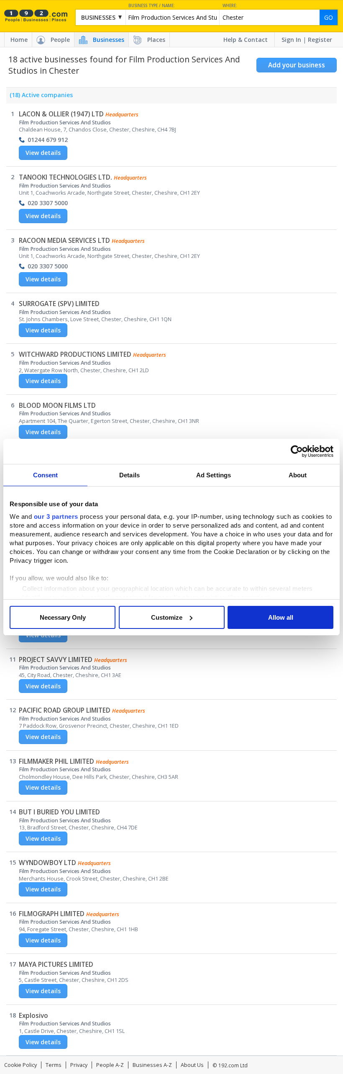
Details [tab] (129, 475)
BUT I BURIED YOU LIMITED (59, 812)
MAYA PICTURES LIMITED (56, 964)
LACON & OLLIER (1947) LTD (61, 114)
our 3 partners (56, 516)
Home (19, 40)
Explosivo (33, 1015)
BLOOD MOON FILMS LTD (57, 405)
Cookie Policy (20, 1065)
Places (156, 40)
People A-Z (110, 1065)
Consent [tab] (45, 475)
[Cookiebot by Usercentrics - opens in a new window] (296, 451)
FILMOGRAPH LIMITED (51, 913)
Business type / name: (151, 5)
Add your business (296, 65)
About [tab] (298, 475)
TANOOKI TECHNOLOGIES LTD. (65, 177)
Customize (166, 617)
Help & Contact (245, 40)
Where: (230, 5)
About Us (192, 1065)
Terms (53, 1065)
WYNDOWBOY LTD (47, 862)
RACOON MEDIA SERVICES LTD (64, 240)
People (60, 40)
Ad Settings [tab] (213, 475)
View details (43, 153)
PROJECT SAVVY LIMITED (55, 659)
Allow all (280, 617)
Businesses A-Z (152, 1065)
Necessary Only (63, 617)
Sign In (291, 40)
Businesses (108, 40)
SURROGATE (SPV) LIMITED (59, 303)
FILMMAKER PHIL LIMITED (56, 761)
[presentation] (39, 97)
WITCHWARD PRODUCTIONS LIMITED (75, 354)
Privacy (78, 1065)
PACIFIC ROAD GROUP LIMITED (64, 710)
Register (320, 40)
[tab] (39, 97)
